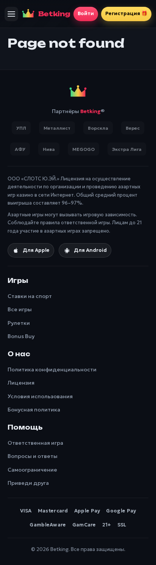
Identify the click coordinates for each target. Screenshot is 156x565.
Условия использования (40, 396)
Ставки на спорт (30, 296)
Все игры (20, 309)
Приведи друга (28, 483)
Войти (86, 13)
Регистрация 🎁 (126, 13)
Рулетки (19, 323)
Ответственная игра (35, 442)
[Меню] (11, 14)
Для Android (90, 250)
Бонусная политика (34, 409)
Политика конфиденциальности (52, 369)
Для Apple (36, 250)
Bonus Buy (21, 336)
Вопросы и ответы (33, 456)
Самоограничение (32, 469)
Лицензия (21, 382)
